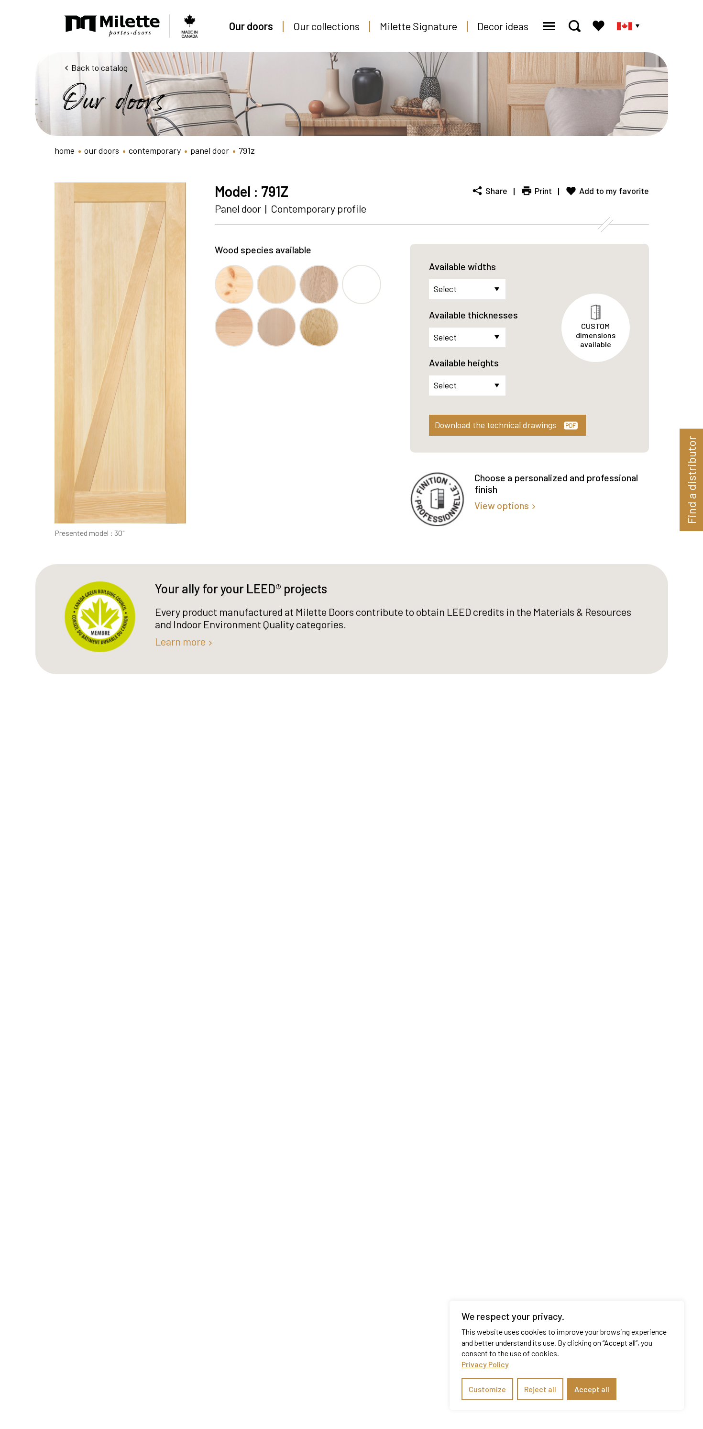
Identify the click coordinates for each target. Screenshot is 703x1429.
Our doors (251, 26)
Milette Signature (418, 26)
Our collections (326, 26)
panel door (209, 150)
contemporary (155, 150)
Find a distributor (691, 480)
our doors (101, 150)
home (65, 150)
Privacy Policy (485, 1364)
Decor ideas (502, 26)
